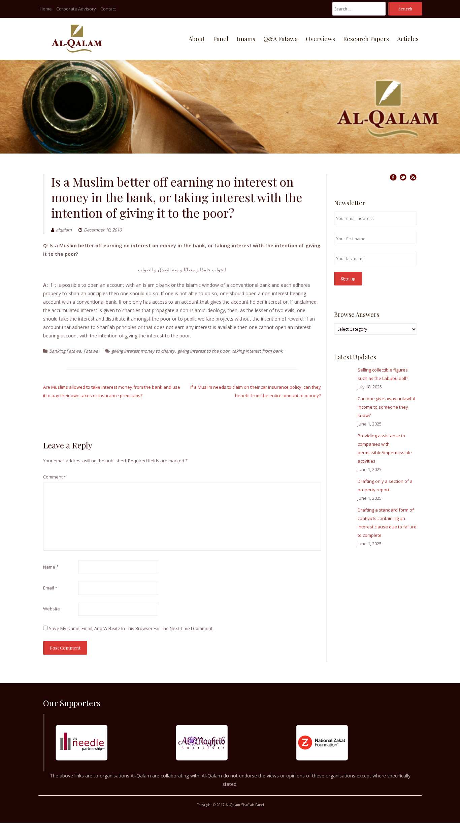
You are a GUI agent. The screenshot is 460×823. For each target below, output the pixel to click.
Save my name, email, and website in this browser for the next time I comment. (131, 628)
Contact (108, 9)
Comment (54, 477)
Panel (221, 39)
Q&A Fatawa (280, 39)
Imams (246, 39)
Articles (408, 39)
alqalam (64, 230)
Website (51, 609)
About (197, 39)
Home (46, 9)
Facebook (393, 177)
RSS (413, 177)
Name (51, 567)
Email (50, 588)
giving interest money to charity (143, 351)
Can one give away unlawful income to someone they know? (386, 406)
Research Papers (366, 39)
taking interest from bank (257, 351)
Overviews (320, 39)
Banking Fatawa (65, 351)
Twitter (403, 177)
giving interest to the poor (203, 351)
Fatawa (91, 351)
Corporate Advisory (76, 9)
